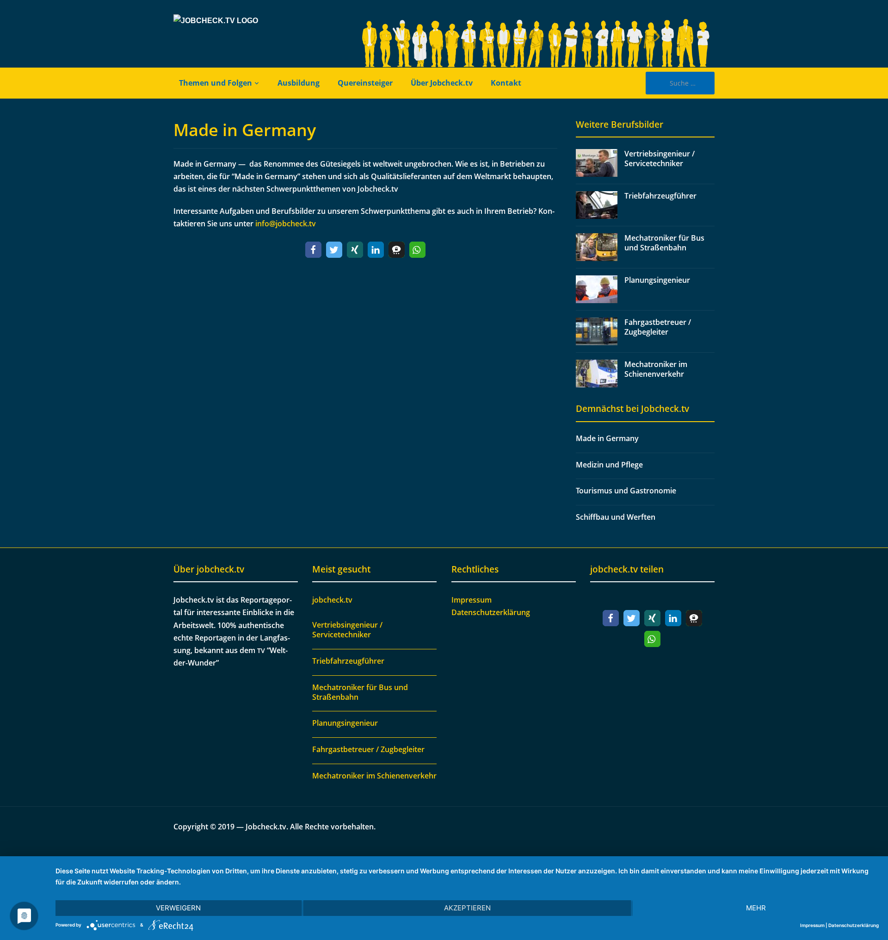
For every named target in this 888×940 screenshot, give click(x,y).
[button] (313, 250)
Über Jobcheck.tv (442, 83)
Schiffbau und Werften (615, 517)
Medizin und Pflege (609, 465)
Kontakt (506, 83)
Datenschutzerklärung (490, 612)
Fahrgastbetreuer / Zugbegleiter (657, 327)
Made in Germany (244, 129)
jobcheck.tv (332, 600)
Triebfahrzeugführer (660, 196)
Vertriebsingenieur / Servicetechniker (659, 158)
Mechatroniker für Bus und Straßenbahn (664, 243)
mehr (756, 907)
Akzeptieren (467, 907)
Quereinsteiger (365, 83)
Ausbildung (299, 83)
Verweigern (178, 907)
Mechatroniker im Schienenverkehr (655, 369)
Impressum (471, 600)
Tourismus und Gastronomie (626, 491)
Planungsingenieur (657, 280)
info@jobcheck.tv (285, 223)
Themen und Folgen (215, 83)
